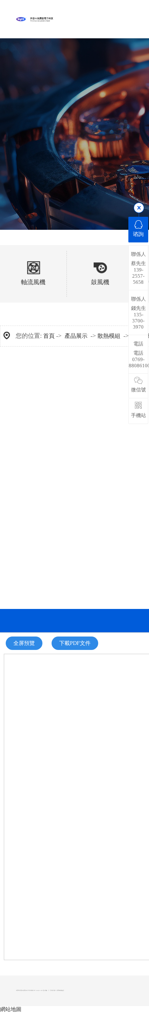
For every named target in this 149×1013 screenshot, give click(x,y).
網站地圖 (10, 1009)
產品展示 (76, 336)
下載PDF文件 (75, 643)
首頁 (49, 336)
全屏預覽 (24, 643)
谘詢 (138, 234)
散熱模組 (108, 336)
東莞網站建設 (60, 990)
